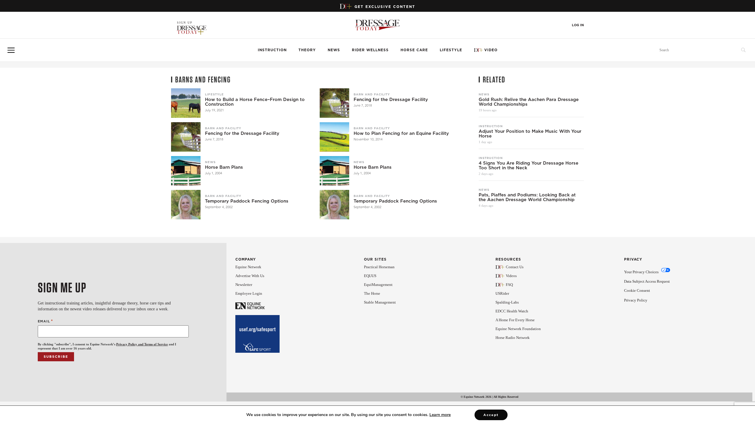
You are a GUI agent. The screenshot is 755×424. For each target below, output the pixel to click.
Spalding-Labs (507, 302)
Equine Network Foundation (518, 329)
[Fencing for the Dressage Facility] (334, 103)
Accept (491, 415)
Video (491, 50)
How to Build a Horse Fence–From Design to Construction (255, 102)
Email (45, 321)
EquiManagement (378, 284)
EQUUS (370, 276)
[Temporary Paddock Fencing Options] (186, 204)
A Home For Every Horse (515, 320)
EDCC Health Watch (511, 311)
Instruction (272, 50)
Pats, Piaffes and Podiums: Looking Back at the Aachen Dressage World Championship (527, 197)
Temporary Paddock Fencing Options (246, 201)
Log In (578, 25)
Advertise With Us (249, 276)
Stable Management (380, 302)
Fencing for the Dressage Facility (391, 99)
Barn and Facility (372, 94)
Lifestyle (451, 50)
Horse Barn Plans (224, 167)
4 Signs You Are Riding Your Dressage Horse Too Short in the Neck (528, 165)
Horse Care (414, 50)
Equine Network (248, 267)
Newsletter (243, 284)
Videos (511, 276)
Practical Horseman (379, 267)
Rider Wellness (370, 50)
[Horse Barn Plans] (186, 171)
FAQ (509, 284)
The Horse (372, 293)
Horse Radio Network (512, 337)
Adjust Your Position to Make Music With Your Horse (530, 133)
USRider (502, 293)
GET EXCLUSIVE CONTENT (384, 6)
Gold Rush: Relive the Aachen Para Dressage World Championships (529, 102)
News (334, 50)
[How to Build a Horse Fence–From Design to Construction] (186, 103)
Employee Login (248, 293)
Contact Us (514, 267)
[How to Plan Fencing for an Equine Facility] (334, 137)
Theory (307, 50)
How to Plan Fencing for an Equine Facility (401, 133)
